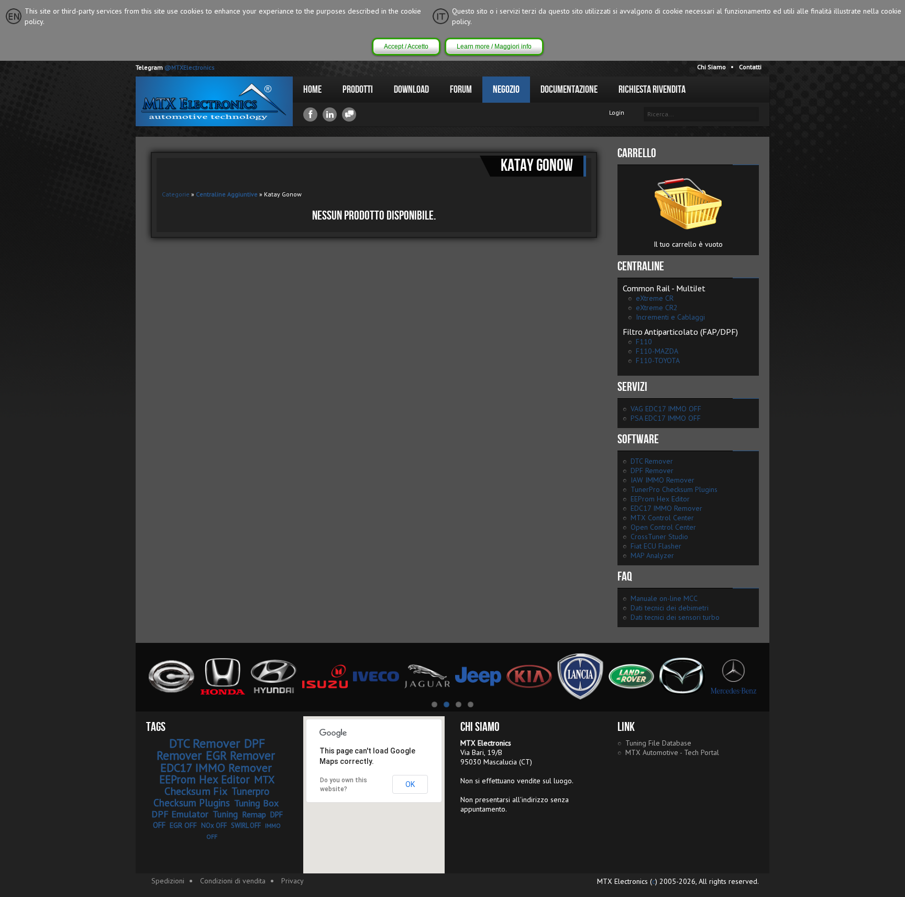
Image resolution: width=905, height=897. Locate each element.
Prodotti (358, 89)
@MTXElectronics (189, 67)
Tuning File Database (658, 743)
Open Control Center (663, 527)
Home (312, 89)
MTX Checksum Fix (219, 785)
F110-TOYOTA (658, 360)
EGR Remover (240, 755)
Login (616, 112)
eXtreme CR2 (657, 307)
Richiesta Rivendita (652, 89)
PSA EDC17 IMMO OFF (666, 418)
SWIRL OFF (246, 825)
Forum (461, 89)
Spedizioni (167, 880)
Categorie (176, 194)
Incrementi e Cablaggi (670, 317)
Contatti (750, 67)
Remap (254, 814)
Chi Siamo (711, 67)
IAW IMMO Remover (662, 480)
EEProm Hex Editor (660, 499)
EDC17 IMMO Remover (666, 508)
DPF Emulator (179, 814)
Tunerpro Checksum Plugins (211, 797)
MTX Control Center (662, 517)
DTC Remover (652, 461)
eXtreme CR (655, 298)
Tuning (225, 814)
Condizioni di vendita (233, 880)
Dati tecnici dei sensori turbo (675, 617)
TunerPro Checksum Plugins (674, 489)
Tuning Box (256, 803)
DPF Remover (652, 470)
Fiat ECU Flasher (656, 546)
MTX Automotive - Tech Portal (672, 752)
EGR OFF (183, 825)
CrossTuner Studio (659, 536)
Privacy (292, 880)
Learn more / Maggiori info (494, 46)
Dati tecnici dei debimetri (670, 607)
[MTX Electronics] (214, 101)
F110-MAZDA (657, 351)
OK (410, 784)
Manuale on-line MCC (664, 598)
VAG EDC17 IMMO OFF (666, 408)
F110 (644, 341)
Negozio (506, 89)
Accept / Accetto (406, 46)
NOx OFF (214, 825)
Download (411, 89)
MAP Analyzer (652, 555)
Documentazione (569, 89)
